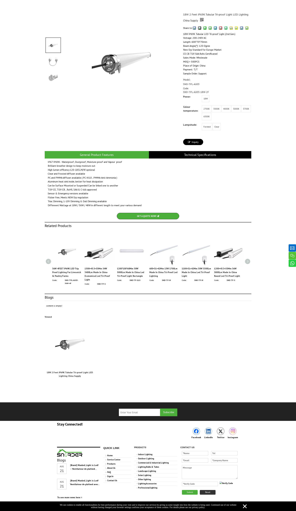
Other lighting (144, 479)
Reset (207, 492)
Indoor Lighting (145, 454)
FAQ (109, 472)
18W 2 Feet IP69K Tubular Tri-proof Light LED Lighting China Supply (70, 374)
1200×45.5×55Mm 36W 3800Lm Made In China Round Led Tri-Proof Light (227, 272)
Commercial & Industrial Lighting (153, 462)
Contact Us (112, 480)
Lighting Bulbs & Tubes (148, 467)
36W (81, 205)
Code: (186, 88)
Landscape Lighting (147, 471)
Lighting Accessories (147, 483)
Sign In (110, 476)
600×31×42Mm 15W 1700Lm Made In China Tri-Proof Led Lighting (163, 272)
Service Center (113, 459)
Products (111, 464)
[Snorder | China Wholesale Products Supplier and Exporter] (70, 453)
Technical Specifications (200, 155)
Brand (73, 465)
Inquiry (195, 142)
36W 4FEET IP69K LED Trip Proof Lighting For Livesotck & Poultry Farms (66, 272)
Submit (190, 492)
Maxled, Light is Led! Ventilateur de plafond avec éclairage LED (84, 484)
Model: (186, 80)
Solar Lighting (144, 475)
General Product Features (97, 155)
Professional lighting (147, 487)
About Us (111, 468)
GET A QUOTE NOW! (147, 216)
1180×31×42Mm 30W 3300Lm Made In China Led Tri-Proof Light (196, 272)
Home (110, 455)
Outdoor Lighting (146, 458)
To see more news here (69, 497)
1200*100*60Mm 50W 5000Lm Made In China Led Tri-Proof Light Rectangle (130, 272)
